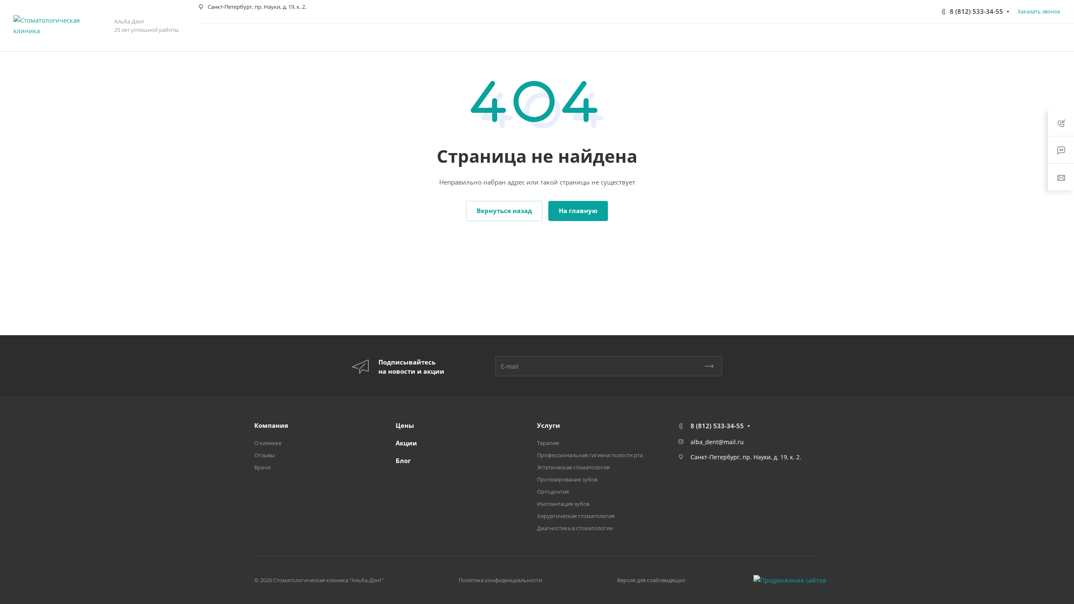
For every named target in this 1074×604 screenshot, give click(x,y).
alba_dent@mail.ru (717, 442)
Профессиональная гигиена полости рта (590, 455)
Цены (405, 425)
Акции (406, 443)
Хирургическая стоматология (576, 516)
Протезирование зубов (567, 479)
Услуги (548, 425)
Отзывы (264, 455)
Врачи (262, 467)
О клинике (268, 443)
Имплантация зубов (563, 504)
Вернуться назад (504, 210)
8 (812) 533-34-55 (976, 11)
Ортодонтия (553, 491)
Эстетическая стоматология (573, 467)
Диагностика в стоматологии (575, 528)
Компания (271, 425)
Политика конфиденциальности (500, 580)
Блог (403, 460)
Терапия (548, 443)
